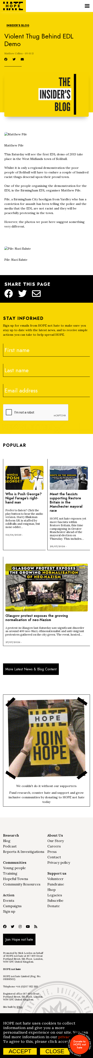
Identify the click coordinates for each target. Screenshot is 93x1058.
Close (54, 1051)
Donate (53, 906)
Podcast (10, 846)
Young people (14, 868)
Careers (54, 846)
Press (52, 851)
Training (10, 873)
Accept (20, 1051)
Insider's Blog (17, 25)
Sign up (9, 911)
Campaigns (12, 906)
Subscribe (55, 900)
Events (8, 900)
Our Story (55, 841)
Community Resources (21, 884)
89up (19, 1006)
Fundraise (55, 884)
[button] (87, 6)
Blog (6, 841)
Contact (54, 857)
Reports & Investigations (23, 851)
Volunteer (55, 879)
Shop (51, 889)
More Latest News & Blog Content (30, 669)
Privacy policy (58, 862)
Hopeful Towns (15, 879)
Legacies (54, 895)
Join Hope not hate (19, 939)
